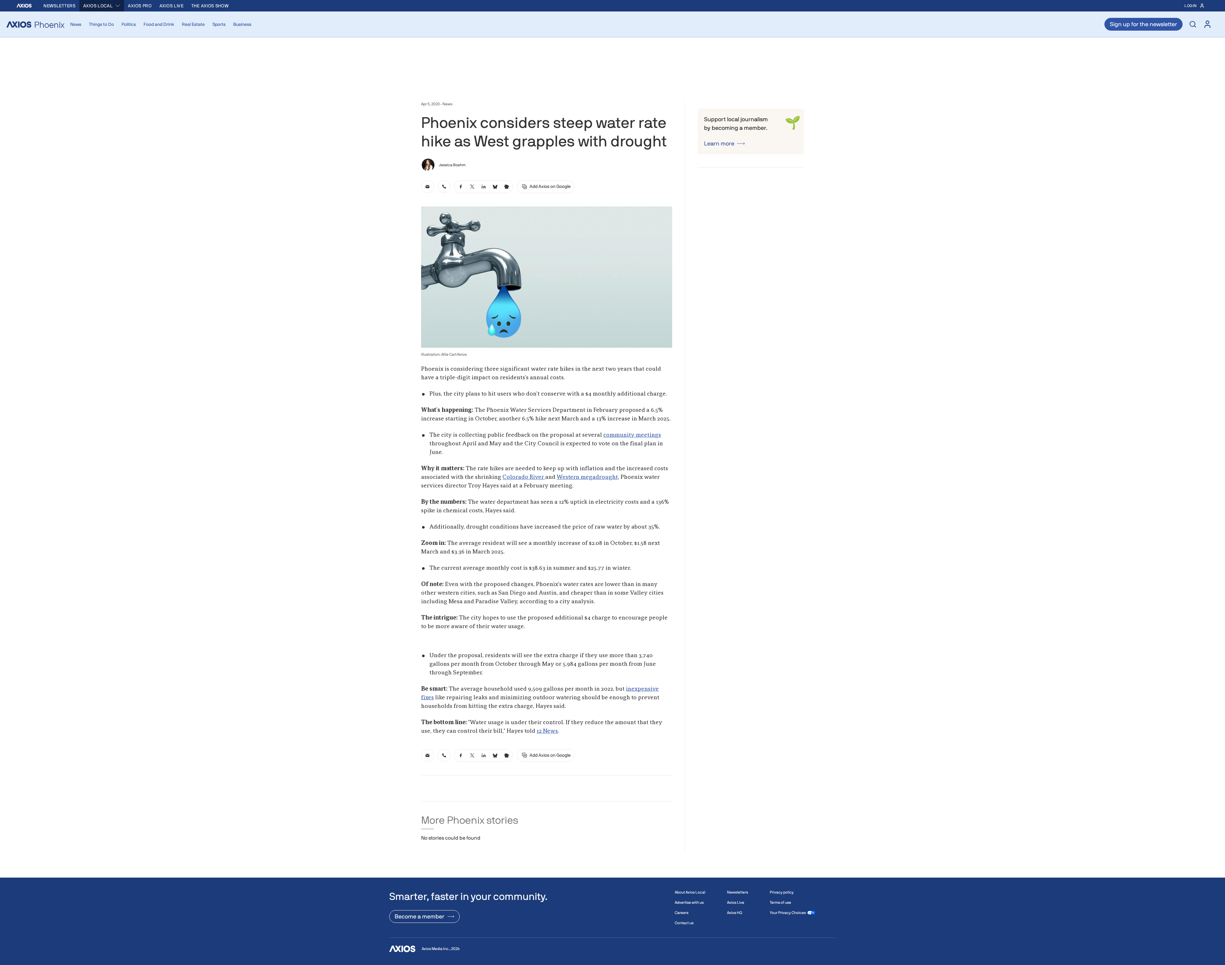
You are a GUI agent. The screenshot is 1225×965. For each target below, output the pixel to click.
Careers (681, 913)
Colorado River (523, 477)
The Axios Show (210, 5)
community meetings (632, 435)
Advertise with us (689, 902)
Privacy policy (782, 892)
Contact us (684, 923)
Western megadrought (587, 477)
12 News (547, 731)
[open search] (1193, 24)
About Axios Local (690, 892)
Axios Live (172, 5)
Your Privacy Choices (788, 913)
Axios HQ (734, 913)
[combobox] (101, 5)
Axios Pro (140, 5)
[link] (427, 187)
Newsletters (59, 5)
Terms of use (780, 902)
